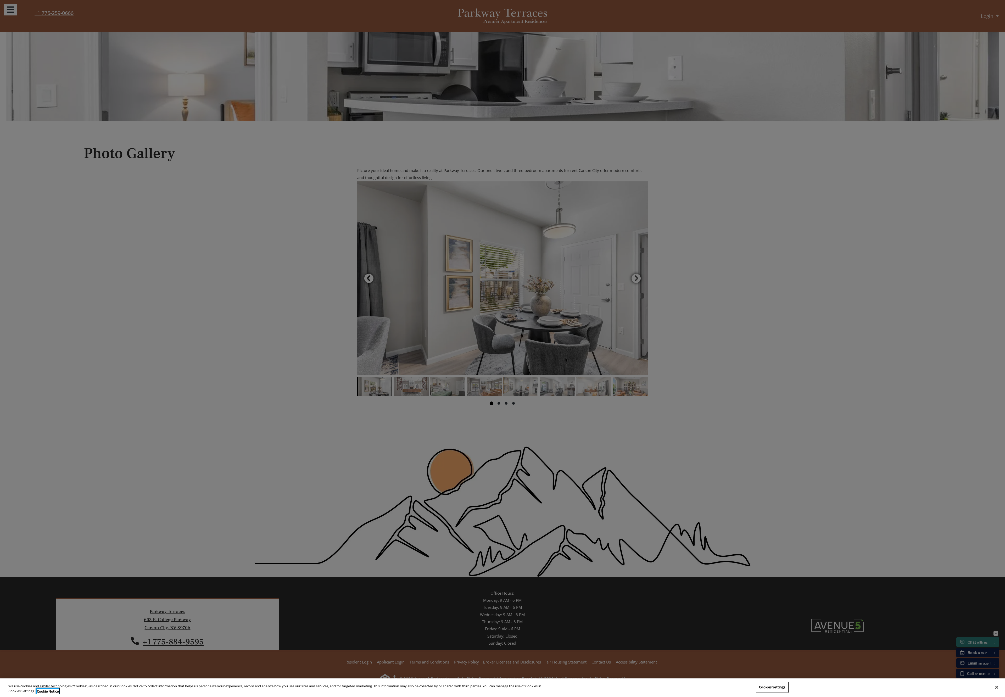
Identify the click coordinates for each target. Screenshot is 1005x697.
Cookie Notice (48, 691)
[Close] (996, 687)
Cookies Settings (772, 687)
